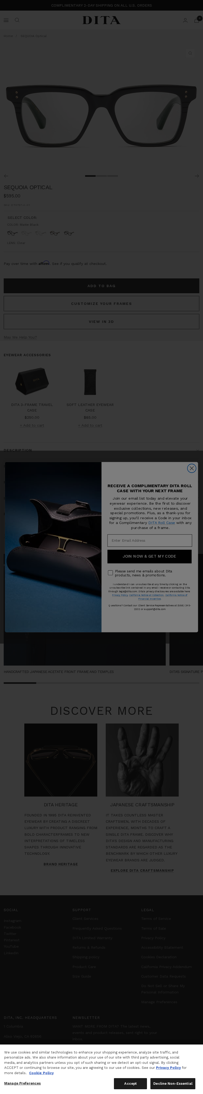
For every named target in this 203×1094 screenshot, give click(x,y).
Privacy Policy (168, 1068)
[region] (101, 1069)
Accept (130, 1084)
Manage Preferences (22, 1083)
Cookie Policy (41, 1073)
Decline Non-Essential (172, 1084)
